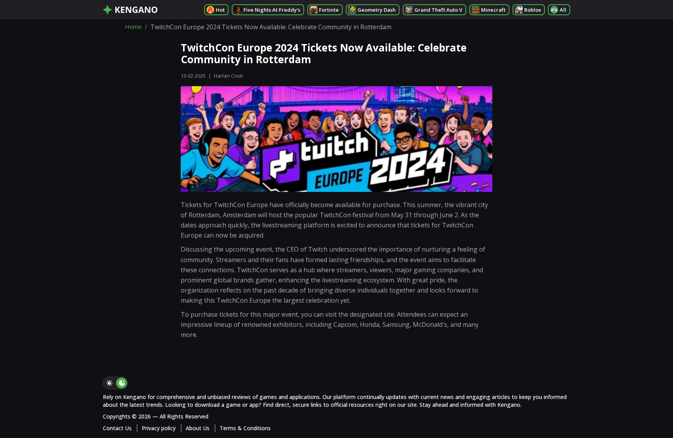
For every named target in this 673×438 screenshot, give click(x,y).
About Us (198, 428)
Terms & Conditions (245, 428)
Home (133, 26)
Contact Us (117, 428)
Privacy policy (159, 428)
